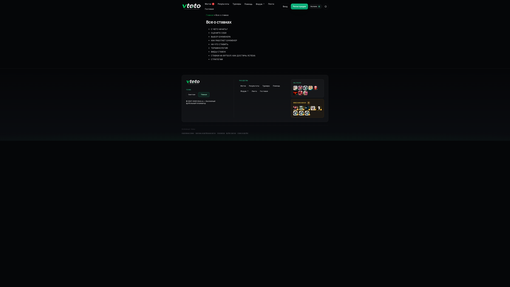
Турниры (237, 4)
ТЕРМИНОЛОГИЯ (219, 48)
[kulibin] (315, 88)
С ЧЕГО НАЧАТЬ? (219, 29)
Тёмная (204, 95)
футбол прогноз (231, 133)
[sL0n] (295, 88)
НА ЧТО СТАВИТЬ (219, 44)
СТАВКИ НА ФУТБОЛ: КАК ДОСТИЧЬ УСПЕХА (233, 55)
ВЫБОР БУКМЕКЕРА (221, 36)
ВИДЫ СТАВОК (218, 51)
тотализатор (221, 133)
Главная (210, 15)
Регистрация (299, 6)
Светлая (191, 95)
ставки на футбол (242, 133)
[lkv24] (310, 88)
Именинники (299, 103)
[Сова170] (300, 93)
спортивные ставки (188, 133)
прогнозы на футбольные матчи (206, 133)
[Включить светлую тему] (325, 6)
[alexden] (305, 93)
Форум (260, 4)
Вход (285, 6)
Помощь (248, 4)
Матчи (243, 86)
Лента (271, 4)
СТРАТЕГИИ (217, 59)
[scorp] (305, 88)
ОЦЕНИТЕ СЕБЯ (218, 33)
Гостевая (209, 9)
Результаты (223, 4)
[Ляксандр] (300, 88)
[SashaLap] (295, 93)
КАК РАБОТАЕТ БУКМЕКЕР (224, 40)
